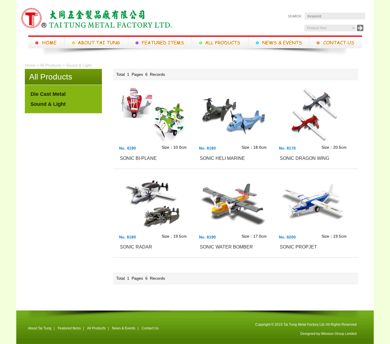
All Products (50, 65)
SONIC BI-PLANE (138, 158)
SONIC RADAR (136, 246)
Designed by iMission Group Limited (328, 334)
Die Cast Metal (48, 94)
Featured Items (69, 328)
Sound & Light (78, 65)
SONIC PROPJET (298, 246)
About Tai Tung (39, 328)
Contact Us (150, 328)
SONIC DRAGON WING (304, 158)
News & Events (123, 328)
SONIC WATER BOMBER (226, 246)
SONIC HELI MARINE (222, 158)
